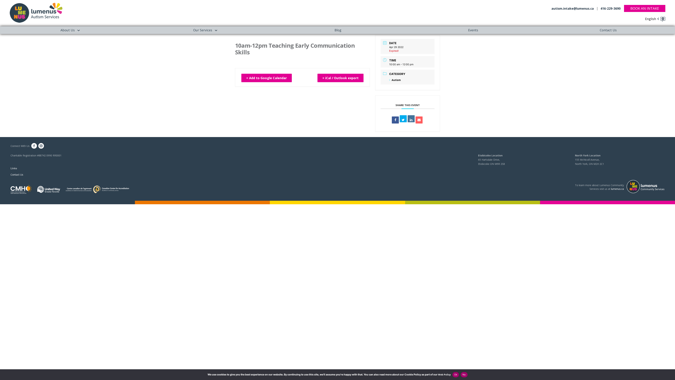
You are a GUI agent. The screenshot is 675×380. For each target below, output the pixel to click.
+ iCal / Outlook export (340, 78)
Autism (396, 80)
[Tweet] (403, 118)
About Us (67, 30)
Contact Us (17, 174)
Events (473, 30)
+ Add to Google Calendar (266, 78)
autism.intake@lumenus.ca (572, 8)
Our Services (202, 30)
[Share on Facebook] (395, 120)
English (650, 19)
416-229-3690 (610, 8)
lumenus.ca (617, 189)
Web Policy (444, 374)
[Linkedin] (411, 118)
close (670, 374)
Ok (455, 374)
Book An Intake (644, 8)
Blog (338, 30)
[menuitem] (67, 30)
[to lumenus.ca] (36, 12)
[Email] (419, 120)
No (464, 374)
